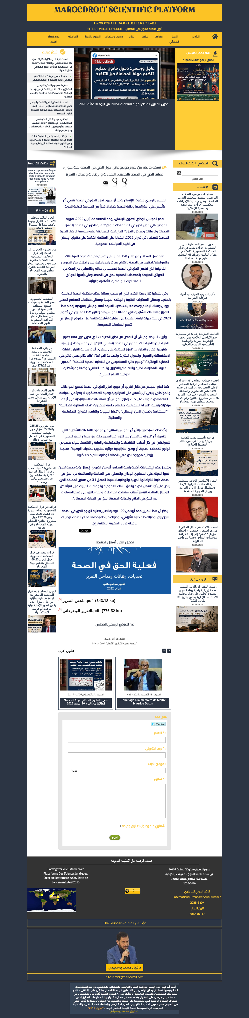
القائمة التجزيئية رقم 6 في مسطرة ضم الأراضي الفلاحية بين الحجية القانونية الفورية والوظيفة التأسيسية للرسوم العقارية (197, 339)
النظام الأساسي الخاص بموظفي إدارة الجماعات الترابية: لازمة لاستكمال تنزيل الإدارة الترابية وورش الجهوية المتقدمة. (197, 486)
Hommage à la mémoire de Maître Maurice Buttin (143, 701)
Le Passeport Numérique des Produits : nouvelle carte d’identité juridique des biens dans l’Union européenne (42, 176)
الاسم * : (160, 733)
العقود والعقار (92, 36)
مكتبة (145, 36)
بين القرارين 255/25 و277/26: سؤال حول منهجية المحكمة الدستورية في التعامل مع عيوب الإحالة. (42, 432)
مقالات (159, 36)
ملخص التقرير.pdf (78, 600)
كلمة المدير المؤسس (198, 52)
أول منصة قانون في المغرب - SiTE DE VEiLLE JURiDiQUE (125, 29)
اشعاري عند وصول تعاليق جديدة (144, 826)
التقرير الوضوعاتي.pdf (81, 611)
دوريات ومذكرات (114, 36)
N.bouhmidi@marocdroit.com (124, 977)
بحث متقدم (197, 178)
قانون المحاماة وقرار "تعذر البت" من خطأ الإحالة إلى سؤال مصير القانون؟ (42, 395)
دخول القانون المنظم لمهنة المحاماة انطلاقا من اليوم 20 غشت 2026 (123, 104)
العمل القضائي (174, 39)
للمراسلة (73, 36)
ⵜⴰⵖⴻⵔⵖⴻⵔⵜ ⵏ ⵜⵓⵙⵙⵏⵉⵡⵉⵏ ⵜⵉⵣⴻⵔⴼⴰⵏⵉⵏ (124, 23)
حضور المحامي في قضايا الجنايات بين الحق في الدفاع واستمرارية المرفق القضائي (52, 78)
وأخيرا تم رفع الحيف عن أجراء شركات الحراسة (198, 296)
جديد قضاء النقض (54, 39)
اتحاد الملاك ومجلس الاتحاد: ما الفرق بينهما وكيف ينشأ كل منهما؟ (42, 221)
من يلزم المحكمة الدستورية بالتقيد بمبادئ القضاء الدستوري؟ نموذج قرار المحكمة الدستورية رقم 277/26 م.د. (42, 356)
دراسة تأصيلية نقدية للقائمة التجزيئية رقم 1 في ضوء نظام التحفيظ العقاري (197, 441)
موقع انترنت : (157, 764)
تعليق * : (160, 779)
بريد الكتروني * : (155, 748)
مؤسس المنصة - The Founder (124, 923)
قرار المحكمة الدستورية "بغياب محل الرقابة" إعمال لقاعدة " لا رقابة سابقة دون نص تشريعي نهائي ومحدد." (42, 473)
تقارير (131, 36)
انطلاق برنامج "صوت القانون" (198, 59)
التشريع (196, 36)
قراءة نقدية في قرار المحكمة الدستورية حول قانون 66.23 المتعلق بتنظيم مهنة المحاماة (42, 559)
